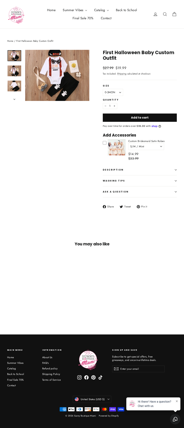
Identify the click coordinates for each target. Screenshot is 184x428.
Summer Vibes (73, 10)
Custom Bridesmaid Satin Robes (146, 141)
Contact (106, 18)
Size (106, 86)
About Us (47, 357)
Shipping (121, 73)
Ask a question (116, 191)
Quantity (111, 100)
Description (113, 169)
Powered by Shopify (109, 415)
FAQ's (45, 363)
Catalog (100, 10)
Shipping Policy (51, 374)
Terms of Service (51, 380)
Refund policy (50, 368)
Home (51, 10)
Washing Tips (114, 180)
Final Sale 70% (83, 18)
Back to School (126, 10)
